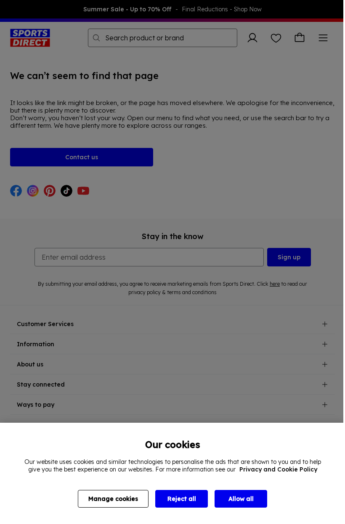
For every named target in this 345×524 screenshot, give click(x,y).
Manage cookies (113, 499)
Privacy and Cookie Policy (278, 469)
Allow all (241, 499)
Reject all (181, 499)
